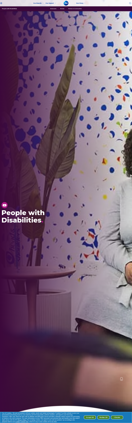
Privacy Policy (22, 420)
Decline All (103, 417)
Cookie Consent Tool (21, 421)
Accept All (90, 417)
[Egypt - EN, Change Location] (1, 3)
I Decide (117, 417)
